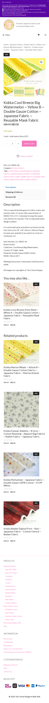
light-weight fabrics (24, 176)
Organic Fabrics (11, 603)
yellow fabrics (31, 179)
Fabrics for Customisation (13, 649)
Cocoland (8, 576)
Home (6, 44)
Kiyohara (8, 579)
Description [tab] (11, 187)
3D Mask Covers (11, 609)
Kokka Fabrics (29, 44)
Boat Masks (9, 613)
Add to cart (29, 143)
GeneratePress (25, 699)
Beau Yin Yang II (11, 573)
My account (8, 639)
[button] (41, 62)
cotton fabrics (14, 171)
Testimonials (8, 642)
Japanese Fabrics (16, 44)
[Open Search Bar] (45, 35)
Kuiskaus (8, 596)
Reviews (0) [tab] (11, 197)
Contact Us (8, 671)
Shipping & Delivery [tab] (14, 192)
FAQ (5, 668)
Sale (5, 626)
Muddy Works (10, 593)
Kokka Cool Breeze (32, 174)
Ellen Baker (9, 599)
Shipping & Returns (11, 665)
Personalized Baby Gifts (12, 623)
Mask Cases (9, 619)
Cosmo (7, 583)
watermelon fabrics (17, 179)
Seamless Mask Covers (13, 616)
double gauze (26, 171)
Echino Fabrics (10, 589)
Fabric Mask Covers (11, 606)
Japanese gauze (16, 174)
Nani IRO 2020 (10, 569)
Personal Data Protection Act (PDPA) (17, 652)
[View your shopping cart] (38, 35)
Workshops (8, 645)
